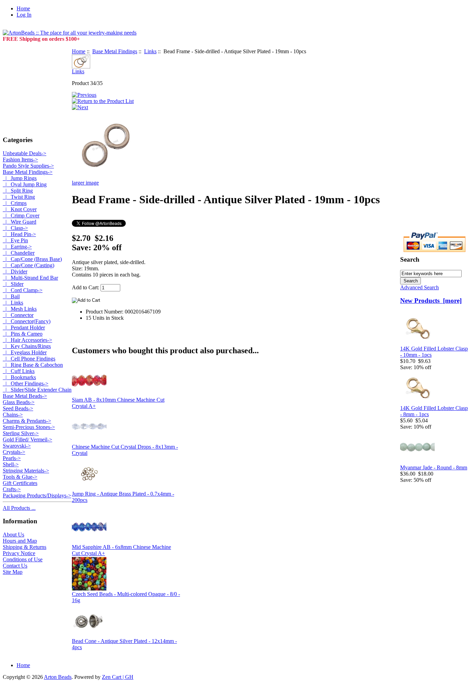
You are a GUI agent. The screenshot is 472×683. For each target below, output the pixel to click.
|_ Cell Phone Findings (29, 359)
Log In (24, 15)
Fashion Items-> (20, 159)
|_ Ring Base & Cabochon (33, 365)
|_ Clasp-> (15, 228)
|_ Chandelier (19, 253)
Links (150, 51)
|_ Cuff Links (19, 371)
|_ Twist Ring (19, 197)
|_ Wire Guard (19, 222)
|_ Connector (18, 315)
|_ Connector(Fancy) (26, 321)
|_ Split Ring (18, 191)
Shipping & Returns (24, 547)
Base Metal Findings (114, 51)
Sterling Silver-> (21, 433)
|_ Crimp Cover (21, 215)
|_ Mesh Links (20, 309)
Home (23, 8)
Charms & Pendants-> (27, 421)
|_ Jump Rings (20, 178)
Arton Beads (58, 677)
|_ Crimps (15, 203)
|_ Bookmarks (19, 377)
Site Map (12, 572)
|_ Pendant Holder (24, 327)
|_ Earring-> (17, 247)
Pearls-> (12, 458)
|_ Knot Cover (20, 209)
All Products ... (19, 508)
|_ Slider (13, 284)
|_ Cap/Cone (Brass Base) (32, 259)
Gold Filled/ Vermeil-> (27, 439)
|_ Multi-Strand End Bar (30, 278)
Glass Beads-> (19, 402)
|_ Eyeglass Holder (25, 352)
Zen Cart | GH (117, 677)
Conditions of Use (23, 559)
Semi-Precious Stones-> (29, 427)
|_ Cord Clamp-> (23, 290)
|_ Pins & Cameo (23, 334)
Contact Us (15, 566)
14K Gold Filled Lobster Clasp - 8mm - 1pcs (434, 411)
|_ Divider (15, 271)
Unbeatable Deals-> (24, 153)
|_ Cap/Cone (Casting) (28, 265)
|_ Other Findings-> (25, 383)
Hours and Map (20, 541)
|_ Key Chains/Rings (27, 346)
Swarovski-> (17, 446)
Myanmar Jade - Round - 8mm (433, 467)
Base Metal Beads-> (25, 396)
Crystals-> (14, 452)
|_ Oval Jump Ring (25, 184)
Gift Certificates (20, 483)
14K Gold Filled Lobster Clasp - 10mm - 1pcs (434, 352)
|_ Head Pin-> (19, 234)
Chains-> (13, 415)
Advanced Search (419, 287)
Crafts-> (12, 489)
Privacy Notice (19, 553)
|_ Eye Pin (15, 240)
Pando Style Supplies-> (28, 166)
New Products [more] (431, 300)
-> (28, 172)
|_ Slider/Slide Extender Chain (37, 390)
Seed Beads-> (18, 408)
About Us (13, 534)
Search (409, 259)
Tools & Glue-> (20, 477)
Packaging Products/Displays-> (37, 495)
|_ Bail (11, 296)
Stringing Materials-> (26, 471)
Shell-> (11, 464)
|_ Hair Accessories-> (27, 340)
